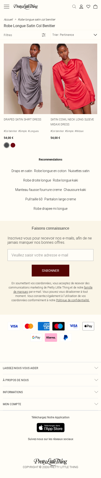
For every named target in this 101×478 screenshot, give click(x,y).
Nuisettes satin (78, 171)
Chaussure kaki (75, 190)
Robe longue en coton (50, 171)
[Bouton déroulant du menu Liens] (6, 6)
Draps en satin (22, 171)
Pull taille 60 (34, 199)
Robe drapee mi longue (50, 208)
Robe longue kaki (65, 180)
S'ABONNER (50, 270)
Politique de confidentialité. (73, 300)
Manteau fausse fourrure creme (38, 190)
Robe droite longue (37, 180)
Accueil (8, 19)
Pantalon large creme (60, 199)
